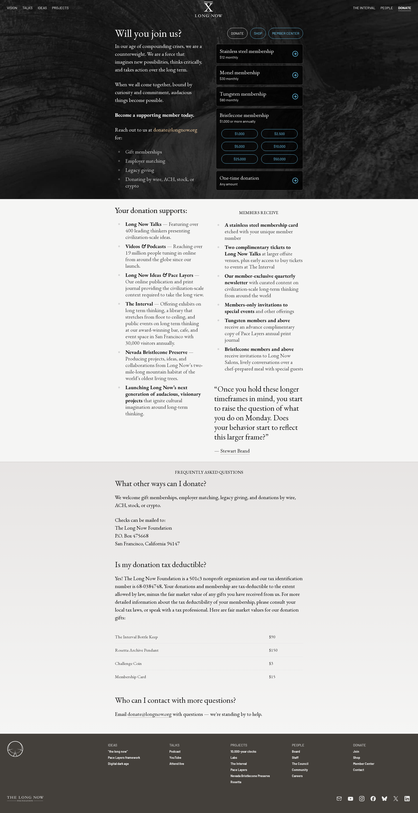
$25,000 (240, 159)
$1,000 (239, 134)
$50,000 (279, 159)
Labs (234, 757)
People (387, 8)
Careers (297, 776)
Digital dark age (118, 764)
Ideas (42, 8)
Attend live (176, 764)
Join (356, 751)
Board (296, 751)
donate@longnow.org (175, 129)
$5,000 (239, 146)
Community (300, 770)
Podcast (174, 751)
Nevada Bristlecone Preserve (250, 776)
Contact (358, 770)
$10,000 (279, 146)
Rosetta (236, 782)
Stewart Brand (235, 450)
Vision (12, 8)
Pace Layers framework (124, 757)
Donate (404, 8)
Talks (27, 8)
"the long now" (118, 751)
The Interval (364, 8)
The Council (300, 764)
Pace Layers (239, 770)
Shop (258, 33)
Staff (295, 757)
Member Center (285, 33)
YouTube (175, 757)
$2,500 (279, 134)
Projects (60, 8)
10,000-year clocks (243, 751)
